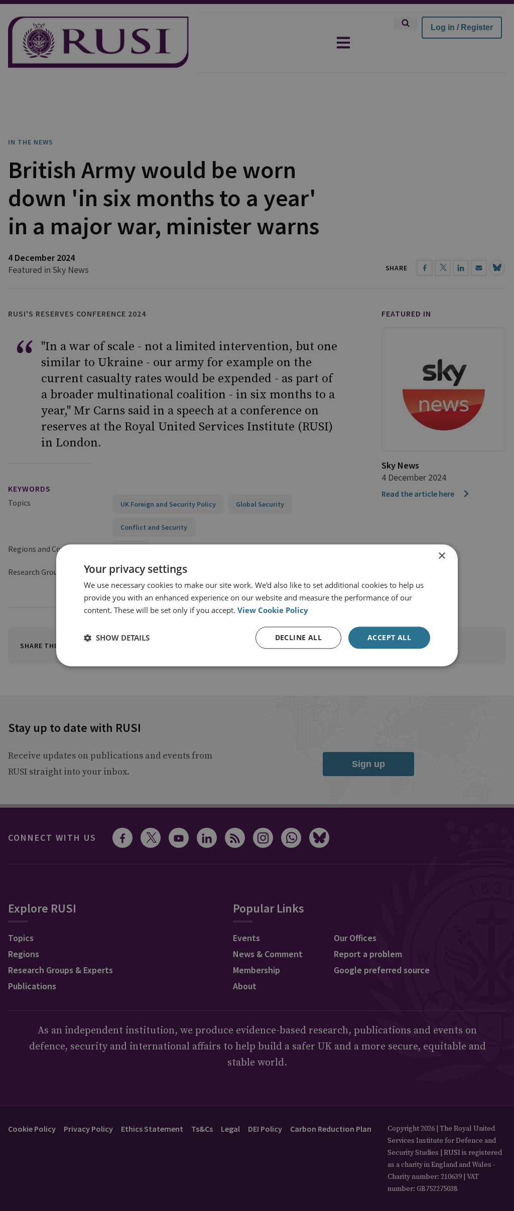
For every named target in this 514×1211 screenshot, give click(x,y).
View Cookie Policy (272, 610)
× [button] (441, 556)
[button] (117, 637)
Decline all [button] (298, 637)
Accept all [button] (389, 637)
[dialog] (257, 605)
